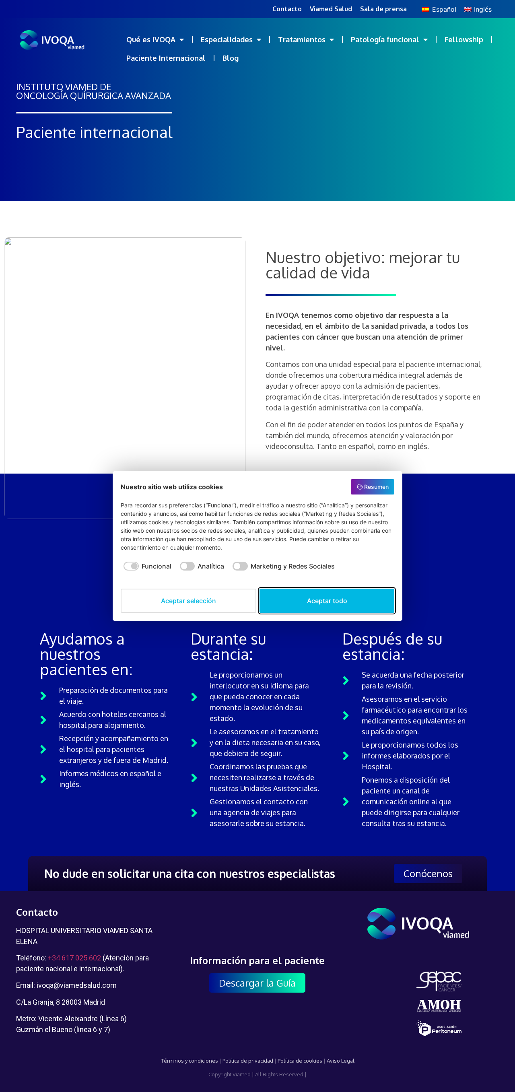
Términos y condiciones (189, 1060)
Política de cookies (300, 1060)
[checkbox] (146, 570)
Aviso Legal (340, 1060)
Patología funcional (385, 39)
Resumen (376, 486)
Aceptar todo (327, 601)
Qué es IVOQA (150, 39)
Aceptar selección (188, 601)
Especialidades (227, 39)
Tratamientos (301, 39)
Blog (230, 58)
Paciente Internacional (166, 58)
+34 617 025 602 (74, 958)
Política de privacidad (247, 1060)
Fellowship (464, 39)
